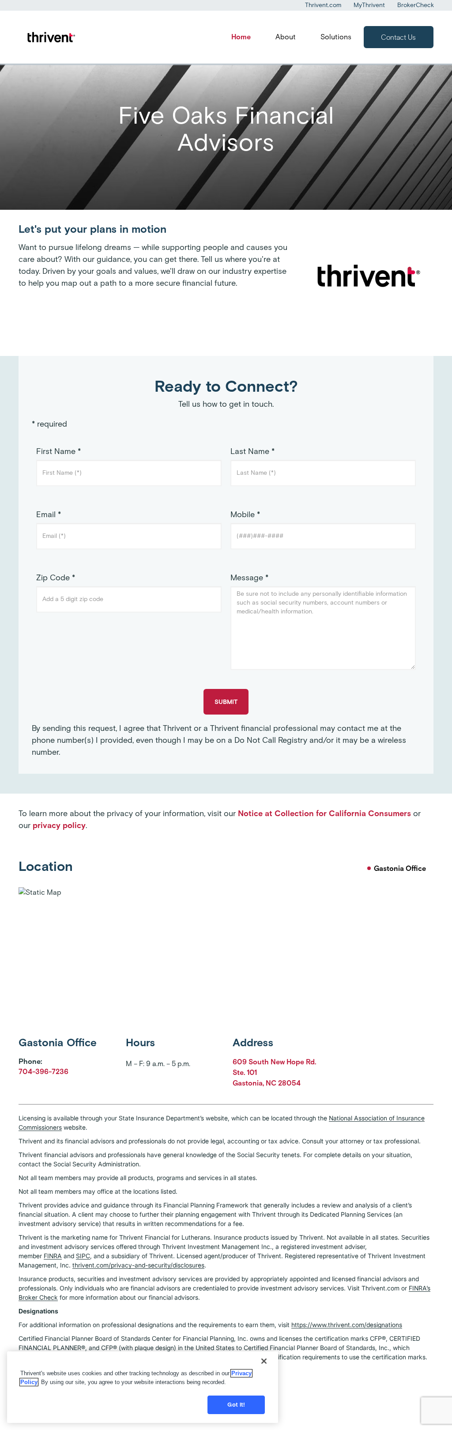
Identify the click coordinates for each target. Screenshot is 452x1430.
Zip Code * (55, 578)
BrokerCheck (415, 5)
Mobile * (245, 514)
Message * (249, 578)
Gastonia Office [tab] (400, 868)
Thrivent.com (323, 5)
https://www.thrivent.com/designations (346, 1324)
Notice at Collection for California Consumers (324, 813)
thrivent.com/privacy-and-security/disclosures (138, 1265)
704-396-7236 (43, 1071)
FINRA (53, 1256)
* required (49, 424)
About (285, 37)
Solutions (335, 37)
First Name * (58, 451)
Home (241, 37)
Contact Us (398, 37)
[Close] (264, 1361)
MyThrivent (369, 5)
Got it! (236, 1404)
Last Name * (252, 451)
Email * (48, 514)
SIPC (83, 1256)
